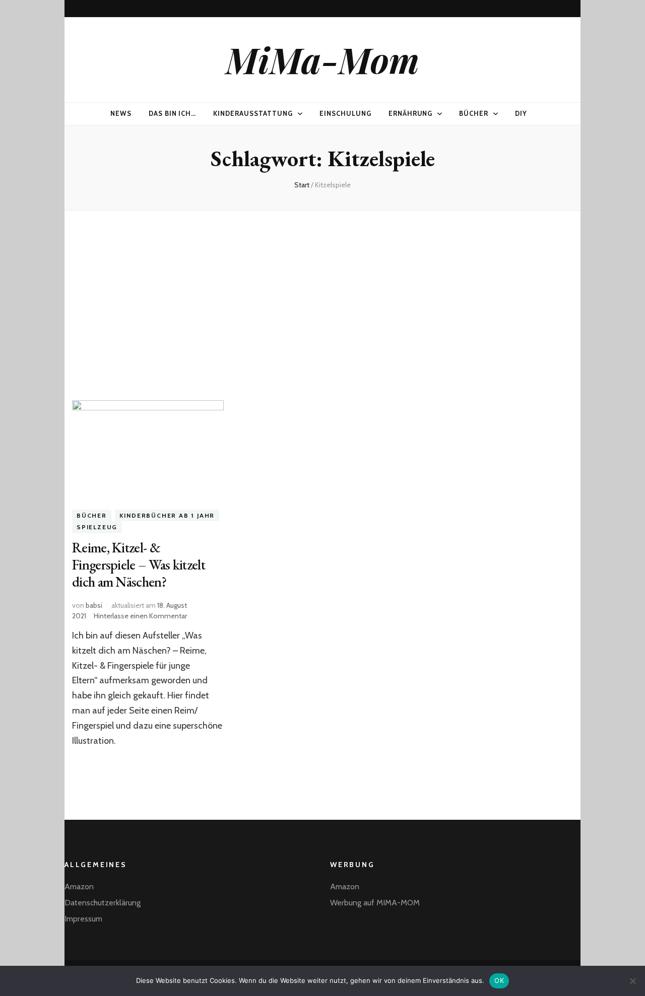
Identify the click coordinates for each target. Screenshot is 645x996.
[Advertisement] (322, 297)
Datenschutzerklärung (102, 902)
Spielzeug (97, 527)
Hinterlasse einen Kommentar (140, 615)
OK (499, 980)
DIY (521, 113)
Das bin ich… (173, 113)
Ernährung (411, 113)
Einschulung (345, 113)
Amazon (79, 886)
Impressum (83, 918)
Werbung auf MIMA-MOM (375, 902)
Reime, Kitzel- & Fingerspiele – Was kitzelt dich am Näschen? (138, 564)
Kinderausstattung (253, 113)
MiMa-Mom (322, 59)
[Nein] (632, 981)
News (121, 113)
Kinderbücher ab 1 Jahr (167, 515)
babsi (94, 605)
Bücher (473, 113)
